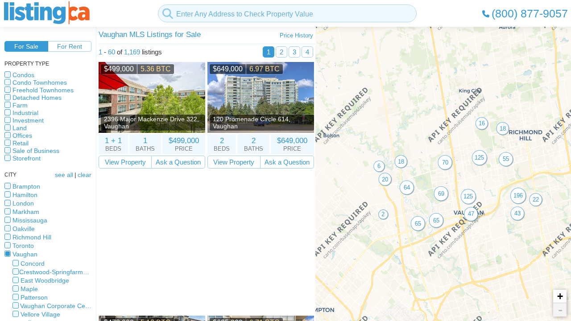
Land (19, 128)
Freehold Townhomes (43, 90)
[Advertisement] (206, 242)
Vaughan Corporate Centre (55, 305)
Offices (22, 135)
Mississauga (29, 220)
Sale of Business (35, 150)
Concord (33, 263)
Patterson (34, 297)
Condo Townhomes (39, 82)
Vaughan (24, 254)
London (23, 203)
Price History (296, 35)
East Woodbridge (45, 280)
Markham (25, 211)
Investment (28, 120)
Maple (29, 288)
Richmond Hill (31, 237)
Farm (20, 105)
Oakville (23, 228)
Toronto (23, 245)
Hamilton (24, 194)
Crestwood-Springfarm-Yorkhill (55, 272)
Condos (23, 74)
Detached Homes (37, 97)
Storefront (26, 158)
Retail (20, 143)
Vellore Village (40, 314)
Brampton (26, 186)
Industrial (25, 112)
